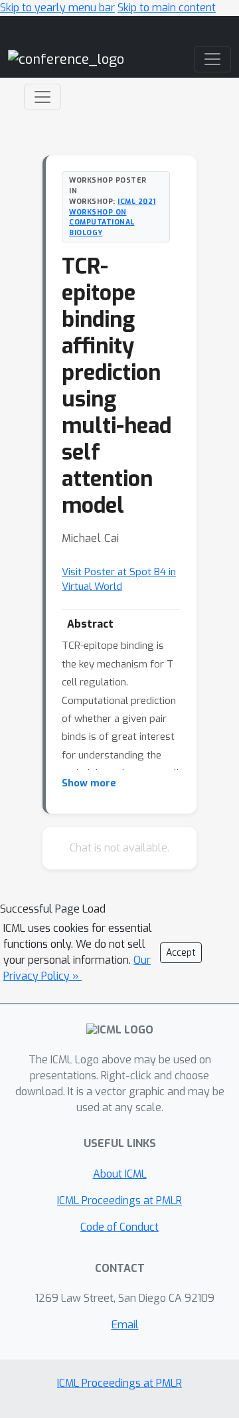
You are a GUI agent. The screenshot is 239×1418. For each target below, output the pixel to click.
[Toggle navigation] (42, 97)
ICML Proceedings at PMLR (119, 1200)
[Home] (66, 58)
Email (125, 1325)
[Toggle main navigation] (212, 59)
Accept (181, 952)
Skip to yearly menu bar (57, 8)
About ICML (120, 1174)
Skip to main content (167, 8)
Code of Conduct (119, 1227)
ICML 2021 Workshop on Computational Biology (112, 217)
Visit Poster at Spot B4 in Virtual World (119, 579)
